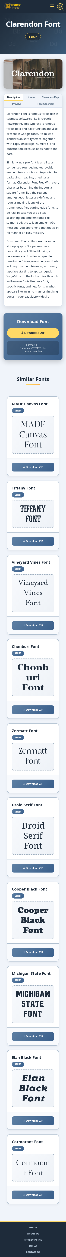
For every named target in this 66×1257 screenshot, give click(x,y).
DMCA (33, 1245)
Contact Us (33, 1252)
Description (13, 97)
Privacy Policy (33, 1239)
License (31, 97)
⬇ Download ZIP (33, 333)
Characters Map (50, 97)
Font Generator (45, 104)
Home (33, 1227)
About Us (33, 1233)
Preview (16, 104)
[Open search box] (60, 6)
